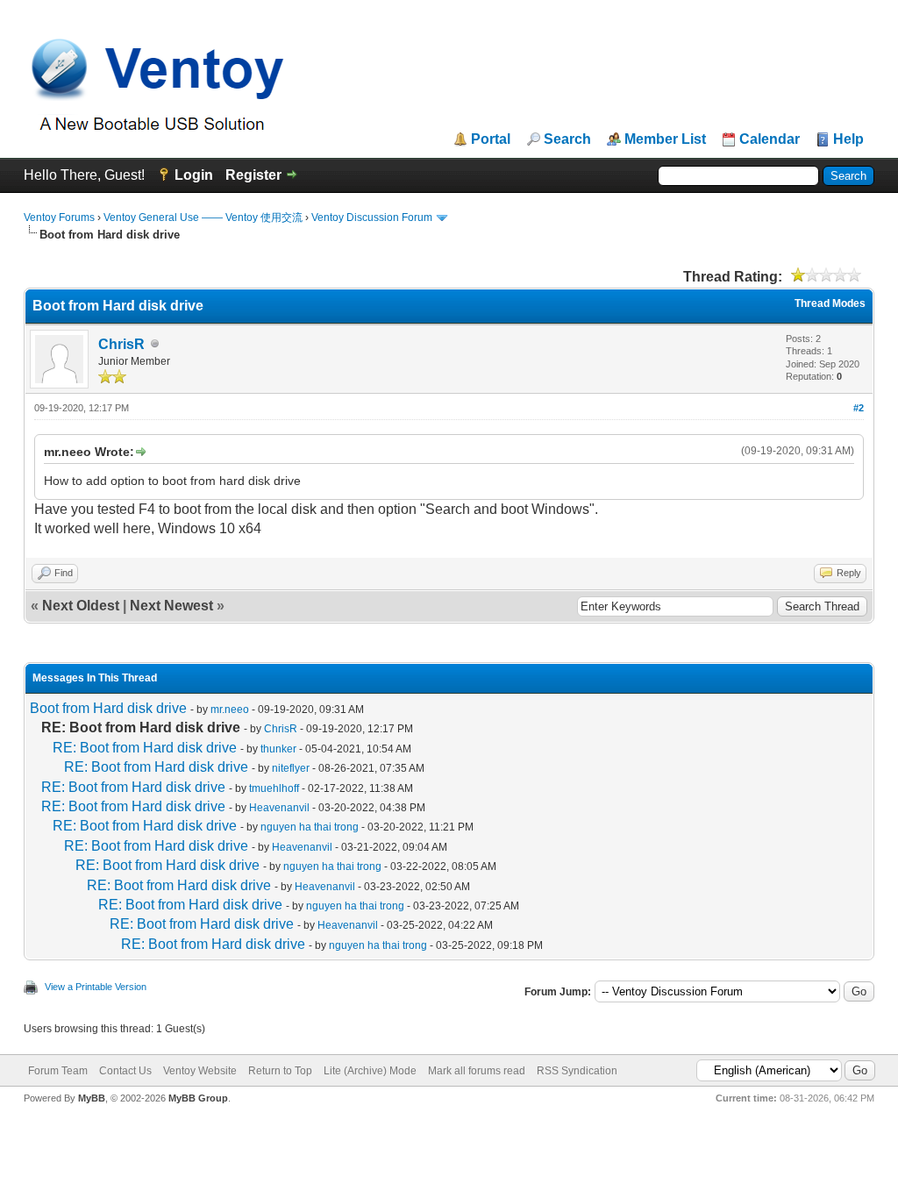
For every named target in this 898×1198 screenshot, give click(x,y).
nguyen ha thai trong (309, 827)
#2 (858, 408)
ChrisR (121, 344)
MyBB (91, 1098)
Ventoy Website (200, 1071)
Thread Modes (830, 303)
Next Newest (171, 605)
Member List (665, 139)
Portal (490, 139)
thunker (278, 749)
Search (567, 139)
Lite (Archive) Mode (370, 1071)
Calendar (769, 139)
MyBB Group (198, 1098)
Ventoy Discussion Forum (371, 217)
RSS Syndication (577, 1071)
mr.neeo (229, 709)
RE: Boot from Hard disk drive (145, 747)
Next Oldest (80, 605)
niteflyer (291, 768)
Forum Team (58, 1071)
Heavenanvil (279, 808)
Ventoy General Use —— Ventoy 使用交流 (203, 217)
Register (253, 175)
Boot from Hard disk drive (108, 708)
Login (194, 175)
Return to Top (280, 1071)
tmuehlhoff (274, 788)
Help (848, 139)
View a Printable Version (95, 986)
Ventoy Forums (59, 217)
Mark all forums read (476, 1071)
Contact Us (125, 1071)
